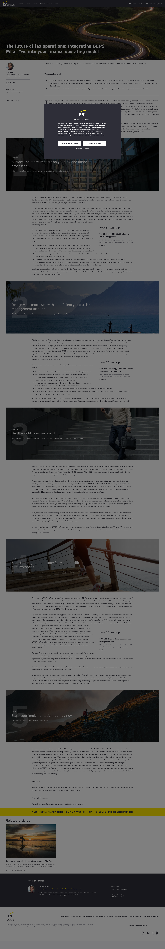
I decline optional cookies (69, 143)
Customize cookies (82, 149)
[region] (82, 131)
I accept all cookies (94, 143)
